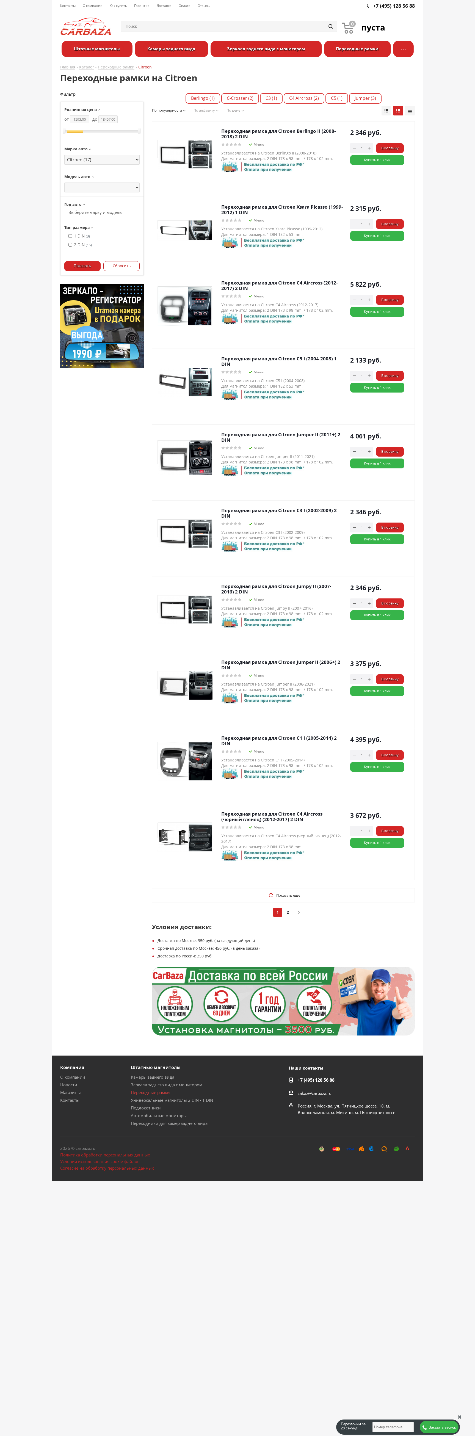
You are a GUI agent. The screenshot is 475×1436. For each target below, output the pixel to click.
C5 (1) (337, 98)
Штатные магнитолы (156, 1067)
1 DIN (82, 236)
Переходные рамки (150, 1092)
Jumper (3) (365, 98)
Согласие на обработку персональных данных (107, 1168)
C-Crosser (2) (240, 98)
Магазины (70, 1092)
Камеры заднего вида (152, 1077)
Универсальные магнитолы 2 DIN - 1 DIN (172, 1100)
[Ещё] (403, 49)
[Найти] (330, 26)
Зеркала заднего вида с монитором (166, 1084)
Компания (72, 1067)
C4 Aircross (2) (304, 98)
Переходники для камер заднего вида (169, 1123)
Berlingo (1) (203, 98)
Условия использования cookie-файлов (100, 1161)
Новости (68, 1084)
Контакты (69, 1100)
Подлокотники (146, 1108)
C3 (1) (271, 98)
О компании (72, 1077)
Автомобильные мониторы (159, 1115)
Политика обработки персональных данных (105, 1155)
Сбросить (122, 265)
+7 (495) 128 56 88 (316, 1080)
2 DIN (83, 244)
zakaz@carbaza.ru (315, 1093)
